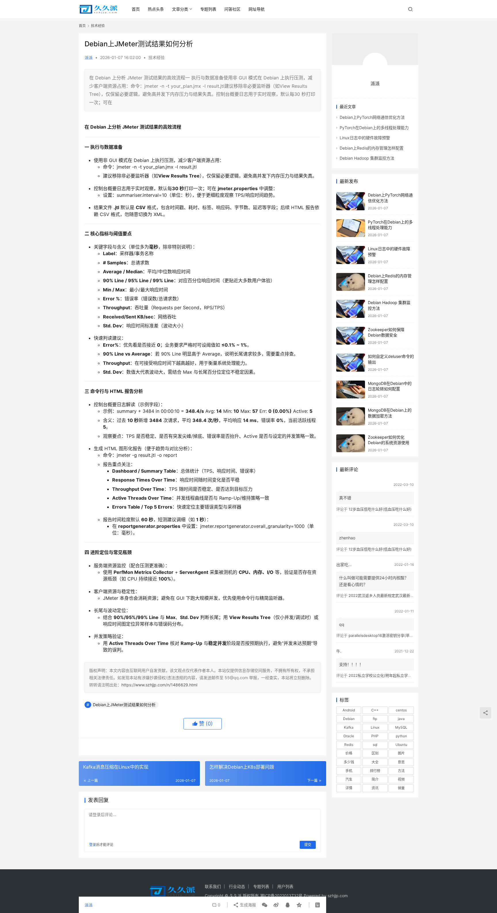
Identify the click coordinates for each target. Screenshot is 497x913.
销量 (401, 788)
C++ (375, 710)
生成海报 (247, 904)
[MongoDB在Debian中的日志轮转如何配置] (350, 390)
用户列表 (285, 886)
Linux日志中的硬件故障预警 (365, 137)
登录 (92, 845)
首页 (136, 9)
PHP (375, 736)
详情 (348, 788)
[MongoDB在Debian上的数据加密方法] (350, 416)
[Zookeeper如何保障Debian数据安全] (350, 336)
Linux (375, 727)
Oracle (348, 736)
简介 (375, 779)
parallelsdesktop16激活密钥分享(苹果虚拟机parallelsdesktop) (402, 635)
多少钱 (349, 762)
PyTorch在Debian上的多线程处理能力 (374, 127)
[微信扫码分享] (264, 905)
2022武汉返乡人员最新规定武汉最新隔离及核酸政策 (392, 595)
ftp (375, 719)
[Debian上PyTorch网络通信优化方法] (350, 201)
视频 (401, 779)
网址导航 (256, 9)
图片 (401, 753)
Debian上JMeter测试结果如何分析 (124, 704)
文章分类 (180, 9)
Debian (349, 719)
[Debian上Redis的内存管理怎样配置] (350, 282)
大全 (375, 762)
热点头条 (156, 9)
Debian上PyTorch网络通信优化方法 (372, 117)
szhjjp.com (338, 895)
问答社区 (232, 9)
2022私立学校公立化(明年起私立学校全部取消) (388, 675)
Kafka (348, 727)
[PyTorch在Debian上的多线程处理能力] (350, 228)
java (401, 719)
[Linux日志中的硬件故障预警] (350, 255)
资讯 (375, 788)
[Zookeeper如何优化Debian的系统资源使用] (350, 443)
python (401, 736)
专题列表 (208, 9)
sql (375, 744)
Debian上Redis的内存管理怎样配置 (372, 148)
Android (349, 710)
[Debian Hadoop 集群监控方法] (350, 309)
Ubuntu (401, 744)
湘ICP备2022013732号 (281, 895)
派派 (89, 57)
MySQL (401, 727)
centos (401, 710)
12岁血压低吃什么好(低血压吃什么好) (380, 509)
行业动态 (237, 886)
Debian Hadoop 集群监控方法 (367, 158)
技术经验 (156, 57)
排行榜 (375, 771)
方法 (401, 771)
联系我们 (213, 886)
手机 (348, 771)
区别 (375, 753)
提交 (307, 845)
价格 (348, 753)
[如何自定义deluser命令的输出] (350, 363)
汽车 (348, 779)
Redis (348, 744)
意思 (401, 762)
